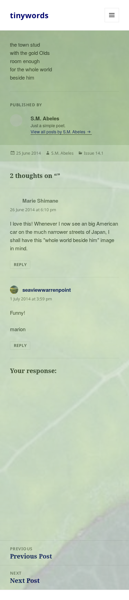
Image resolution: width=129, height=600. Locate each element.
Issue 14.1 (94, 153)
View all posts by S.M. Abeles (58, 131)
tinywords (29, 15)
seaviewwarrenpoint (46, 289)
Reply (20, 264)
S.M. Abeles (62, 153)
